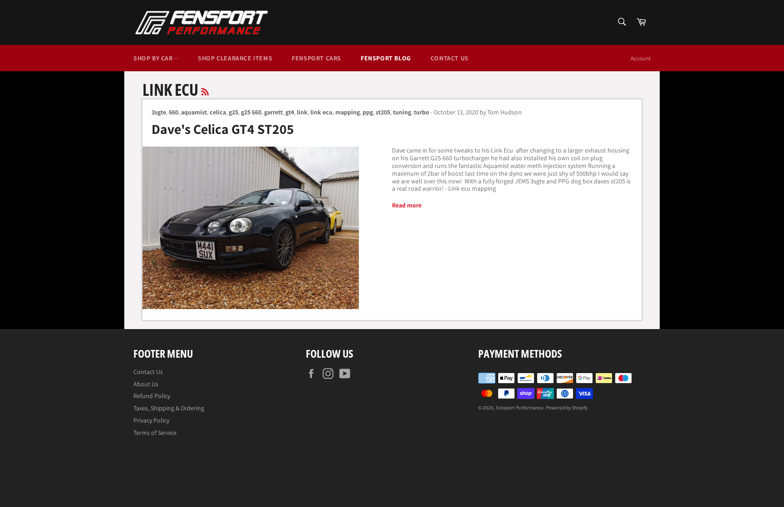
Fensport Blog (386, 58)
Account (641, 58)
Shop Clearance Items (235, 58)
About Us (145, 384)
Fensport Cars (316, 58)
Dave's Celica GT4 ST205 (223, 129)
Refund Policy (151, 396)
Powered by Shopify (567, 407)
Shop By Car (153, 58)
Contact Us (450, 58)
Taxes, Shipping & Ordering (168, 408)
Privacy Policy (151, 420)
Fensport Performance (520, 407)
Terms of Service (154, 432)
